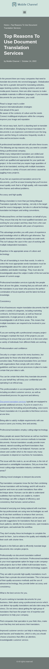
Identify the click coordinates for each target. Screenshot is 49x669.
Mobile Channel (12, 61)
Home (6, 25)
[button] (24, 12)
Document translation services (13, 401)
